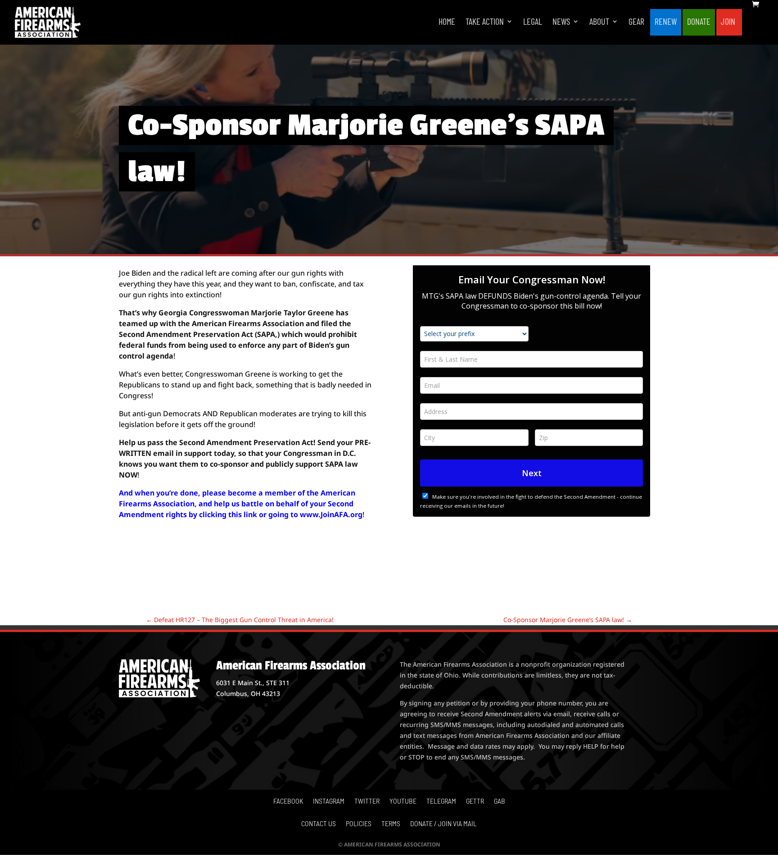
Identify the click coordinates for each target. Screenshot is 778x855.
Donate (698, 22)
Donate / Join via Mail (443, 824)
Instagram (328, 801)
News (561, 22)
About (599, 22)
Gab (499, 801)
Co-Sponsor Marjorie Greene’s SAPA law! (567, 619)
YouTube (402, 801)
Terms (390, 824)
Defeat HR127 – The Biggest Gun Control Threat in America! (240, 619)
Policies (358, 824)
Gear (636, 22)
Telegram (441, 801)
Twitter (367, 801)
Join (728, 22)
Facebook (288, 801)
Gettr (475, 801)
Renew (666, 22)
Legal (532, 22)
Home (447, 22)
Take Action (485, 22)
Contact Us (318, 824)
